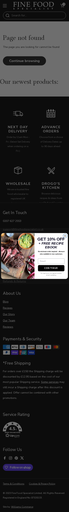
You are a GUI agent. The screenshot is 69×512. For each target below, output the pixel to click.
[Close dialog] (65, 236)
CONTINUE (51, 268)
